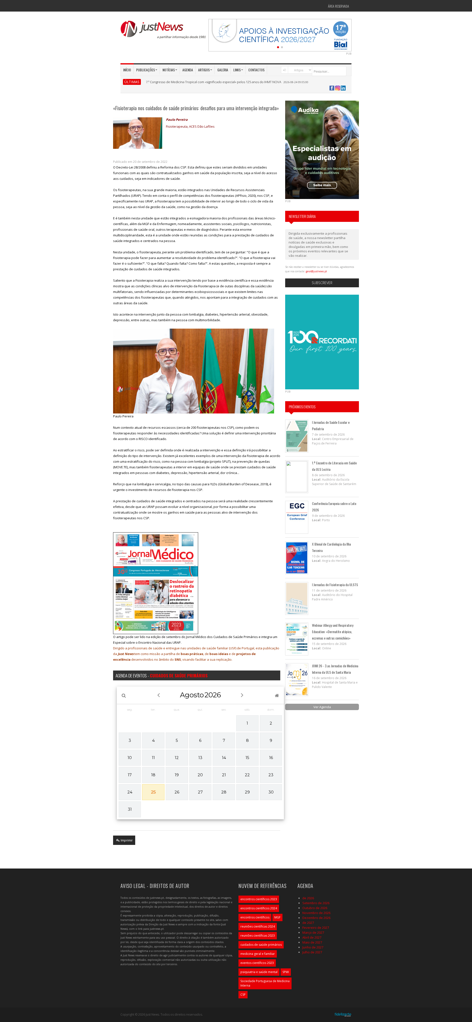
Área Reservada (338, 6)
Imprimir (126, 840)
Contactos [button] (256, 69)
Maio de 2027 (312, 942)
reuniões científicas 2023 (257, 935)
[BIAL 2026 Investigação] (280, 34)
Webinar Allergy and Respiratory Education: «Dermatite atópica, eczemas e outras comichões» (332, 632)
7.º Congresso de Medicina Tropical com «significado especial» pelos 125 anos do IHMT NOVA (213, 82)
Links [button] (237, 69)
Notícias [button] (168, 69)
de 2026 (308, 898)
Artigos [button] (204, 69)
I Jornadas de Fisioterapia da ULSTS (335, 584)
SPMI (285, 972)
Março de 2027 (313, 932)
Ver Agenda (322, 707)
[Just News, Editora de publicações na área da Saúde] (163, 31)
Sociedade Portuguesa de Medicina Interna (265, 983)
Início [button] (127, 69)
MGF (277, 917)
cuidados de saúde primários (261, 945)
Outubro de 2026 (314, 908)
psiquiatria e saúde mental (259, 972)
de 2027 (308, 922)
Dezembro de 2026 (316, 917)
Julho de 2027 (312, 952)
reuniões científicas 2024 (257, 926)
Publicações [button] (145, 69)
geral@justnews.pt (316, 271)
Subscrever (322, 282)
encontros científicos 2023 (258, 899)
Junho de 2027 (312, 947)
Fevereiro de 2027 (315, 927)
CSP (243, 994)
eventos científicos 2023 (257, 963)
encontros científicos (254, 917)
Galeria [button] (222, 69)
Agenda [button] (187, 69)
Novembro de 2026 (316, 913)
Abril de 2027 (311, 937)
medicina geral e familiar (257, 954)
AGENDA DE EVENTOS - (161, 675)
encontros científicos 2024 (258, 908)
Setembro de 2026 (315, 903)
